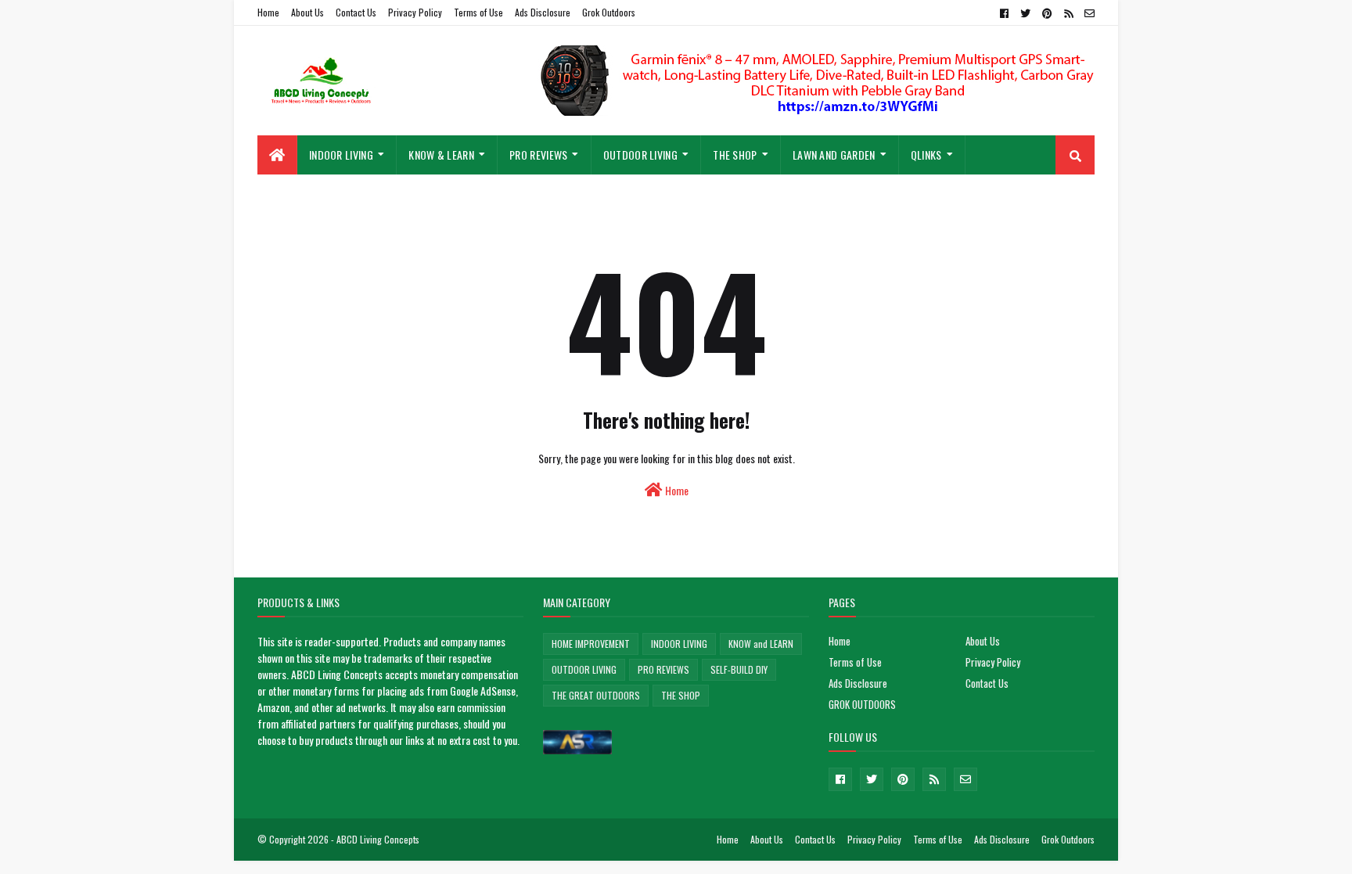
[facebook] (1004, 13)
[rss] (1068, 13)
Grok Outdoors (608, 12)
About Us (307, 12)
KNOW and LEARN (760, 643)
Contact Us (356, 12)
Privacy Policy (415, 12)
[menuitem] (277, 154)
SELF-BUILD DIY (739, 669)
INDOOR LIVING (679, 643)
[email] (1088, 13)
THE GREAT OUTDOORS (596, 695)
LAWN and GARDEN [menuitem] (834, 154)
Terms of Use (478, 12)
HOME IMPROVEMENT (591, 643)
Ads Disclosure (542, 12)
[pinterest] (1047, 13)
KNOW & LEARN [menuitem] (441, 154)
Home (268, 12)
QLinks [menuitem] (926, 154)
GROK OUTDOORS (862, 704)
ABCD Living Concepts (377, 839)
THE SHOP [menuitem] (735, 154)
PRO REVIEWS (663, 669)
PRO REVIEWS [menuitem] (538, 154)
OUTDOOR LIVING (584, 669)
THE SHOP (680, 695)
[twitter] (1025, 13)
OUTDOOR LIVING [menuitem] (640, 154)
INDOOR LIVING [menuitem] (341, 154)
